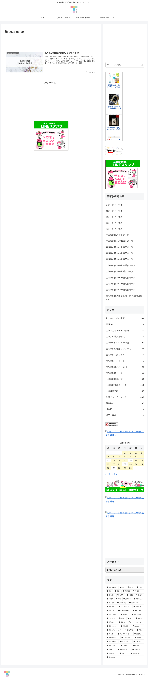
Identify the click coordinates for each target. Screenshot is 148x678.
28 (119, 468)
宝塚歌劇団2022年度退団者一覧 (121, 265)
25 (141, 464)
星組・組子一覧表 (114, 217)
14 (119, 460)
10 (136, 456)
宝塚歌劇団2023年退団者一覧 (119, 259)
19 (108, 464)
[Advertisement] (51, 41)
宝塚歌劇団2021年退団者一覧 (119, 271)
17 (136, 460)
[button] (142, 65)
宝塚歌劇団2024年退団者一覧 (119, 253)
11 (141, 456)
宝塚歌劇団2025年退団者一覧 (119, 247)
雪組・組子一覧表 (114, 223)
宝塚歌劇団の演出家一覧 (117, 235)
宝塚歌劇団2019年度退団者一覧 (121, 284)
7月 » (114, 474)
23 (130, 464)
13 (114, 460)
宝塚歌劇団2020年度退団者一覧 (121, 278)
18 (141, 460)
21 (119, 464)
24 (136, 464)
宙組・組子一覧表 (114, 229)
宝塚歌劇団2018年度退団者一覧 (121, 290)
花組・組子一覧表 (114, 205)
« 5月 (107, 474)
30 (130, 468)
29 (125, 468)
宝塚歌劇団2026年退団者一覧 (119, 241)
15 (125, 460)
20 (114, 464)
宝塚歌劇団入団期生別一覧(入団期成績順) (124, 298)
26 (108, 468)
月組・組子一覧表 (114, 211)
